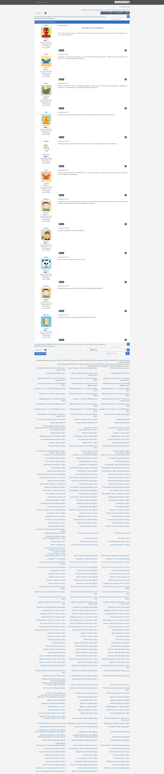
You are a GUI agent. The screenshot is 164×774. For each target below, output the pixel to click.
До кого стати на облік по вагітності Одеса (116, 567)
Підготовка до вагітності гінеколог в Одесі (83, 620)
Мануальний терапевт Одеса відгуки (85, 436)
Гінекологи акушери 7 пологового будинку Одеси (83, 379)
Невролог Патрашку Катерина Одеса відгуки (83, 510)
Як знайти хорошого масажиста (55, 548)
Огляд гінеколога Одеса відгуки (87, 570)
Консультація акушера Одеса (56, 373)
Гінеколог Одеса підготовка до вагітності (116, 623)
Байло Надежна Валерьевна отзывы (85, 555)
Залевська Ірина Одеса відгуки (87, 768)
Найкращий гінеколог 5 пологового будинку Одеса (115, 389)
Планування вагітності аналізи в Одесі (117, 613)
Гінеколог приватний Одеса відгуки (118, 656)
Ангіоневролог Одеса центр (56, 497)
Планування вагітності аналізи (120, 617)
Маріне (46, 228)
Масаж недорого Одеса (57, 430)
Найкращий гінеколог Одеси (121, 373)
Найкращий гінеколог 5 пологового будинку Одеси (83, 394)
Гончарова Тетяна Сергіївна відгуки (85, 726)
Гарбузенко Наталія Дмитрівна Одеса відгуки (50, 607)
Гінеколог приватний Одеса (56, 652)
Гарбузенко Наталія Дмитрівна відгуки (85, 607)
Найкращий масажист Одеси (120, 436)
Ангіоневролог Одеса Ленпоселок (54, 490)
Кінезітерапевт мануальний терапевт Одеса (51, 451)
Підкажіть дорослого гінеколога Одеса (84, 679)
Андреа (46, 141)
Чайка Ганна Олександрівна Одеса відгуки (83, 765)
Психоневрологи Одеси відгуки (55, 458)
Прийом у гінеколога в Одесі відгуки (85, 580)
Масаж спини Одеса (91, 538)
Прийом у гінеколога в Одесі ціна (119, 580)
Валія (46, 83)
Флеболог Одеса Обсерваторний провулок (83, 688)
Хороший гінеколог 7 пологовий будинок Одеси (50, 388)
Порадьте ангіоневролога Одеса (119, 484)
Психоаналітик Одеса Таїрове (87, 533)
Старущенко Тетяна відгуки (56, 559)
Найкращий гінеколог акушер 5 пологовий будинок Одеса (116, 384)
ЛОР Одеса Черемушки (58, 681)
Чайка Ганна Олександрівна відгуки (54, 765)
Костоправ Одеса (124, 538)
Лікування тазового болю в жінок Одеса (52, 659)
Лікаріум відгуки (60, 743)
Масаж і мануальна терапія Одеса (119, 439)
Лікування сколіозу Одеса (121, 433)
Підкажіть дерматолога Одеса (87, 710)
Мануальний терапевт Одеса (88, 430)
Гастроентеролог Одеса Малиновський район (115, 745)
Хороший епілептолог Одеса (120, 516)
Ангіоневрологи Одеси (122, 506)
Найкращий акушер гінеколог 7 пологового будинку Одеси (51, 369)
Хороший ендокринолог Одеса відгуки (85, 735)
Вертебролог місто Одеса (56, 523)
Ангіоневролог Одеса (123, 503)
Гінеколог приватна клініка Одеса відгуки (52, 656)
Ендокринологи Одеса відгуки (87, 732)
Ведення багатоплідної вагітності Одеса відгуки (52, 587)
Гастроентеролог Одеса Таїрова (54, 748)
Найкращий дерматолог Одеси (120, 700)
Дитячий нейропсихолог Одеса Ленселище (51, 723)
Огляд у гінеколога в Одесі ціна (120, 574)
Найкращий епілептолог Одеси (87, 516)
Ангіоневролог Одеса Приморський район (116, 487)
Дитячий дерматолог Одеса (56, 706)
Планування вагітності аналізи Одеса (53, 617)
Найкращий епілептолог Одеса (55, 516)
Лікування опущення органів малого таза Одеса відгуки (84, 603)
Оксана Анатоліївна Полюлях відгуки (85, 419)
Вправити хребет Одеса (89, 442)
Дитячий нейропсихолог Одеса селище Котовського (117, 719)
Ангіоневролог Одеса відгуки (88, 494)
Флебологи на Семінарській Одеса (54, 688)
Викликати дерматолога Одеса (120, 703)
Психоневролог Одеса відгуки (87, 461)
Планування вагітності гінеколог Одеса (52, 613)
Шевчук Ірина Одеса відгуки (56, 481)
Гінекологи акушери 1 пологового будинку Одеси (83, 415)
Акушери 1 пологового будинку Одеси (85, 399)
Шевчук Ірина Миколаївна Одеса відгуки (84, 481)
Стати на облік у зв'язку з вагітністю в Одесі (115, 562)
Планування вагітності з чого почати (53, 610)
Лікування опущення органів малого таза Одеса (84, 592)
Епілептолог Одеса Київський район (118, 513)
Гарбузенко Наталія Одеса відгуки (119, 607)
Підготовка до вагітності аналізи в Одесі (52, 626)
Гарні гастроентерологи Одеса (55, 761)
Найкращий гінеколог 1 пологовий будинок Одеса (83, 410)
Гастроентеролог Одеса (122, 758)
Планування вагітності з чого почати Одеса (83, 617)
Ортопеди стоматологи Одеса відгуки (53, 695)
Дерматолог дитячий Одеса (88, 706)
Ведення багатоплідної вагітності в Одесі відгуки (116, 587)
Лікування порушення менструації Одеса (117, 670)
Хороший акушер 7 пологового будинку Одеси (82, 368)
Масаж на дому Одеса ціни (88, 541)
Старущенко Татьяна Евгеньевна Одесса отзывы (52, 563)
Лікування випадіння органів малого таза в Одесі (51, 603)
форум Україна (85, 364)
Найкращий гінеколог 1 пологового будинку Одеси (115, 405)
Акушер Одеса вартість (57, 422)
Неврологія (81, 16)
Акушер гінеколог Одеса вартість (86, 422)
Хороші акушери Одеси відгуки (120, 368)
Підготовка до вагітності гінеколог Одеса (116, 620)
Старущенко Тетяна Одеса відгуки (86, 559)
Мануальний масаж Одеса (121, 442)
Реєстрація (122, 7)
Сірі (46, 112)
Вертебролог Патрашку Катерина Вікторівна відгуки (50, 530)
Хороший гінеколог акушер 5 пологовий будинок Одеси (84, 384)
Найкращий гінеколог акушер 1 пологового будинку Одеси (51, 415)
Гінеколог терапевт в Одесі (56, 636)
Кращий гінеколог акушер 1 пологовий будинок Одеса (114, 410)
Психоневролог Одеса (58, 468)
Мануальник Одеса (123, 430)
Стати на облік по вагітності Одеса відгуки (51, 567)
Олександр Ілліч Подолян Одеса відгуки (117, 414)
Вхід (128, 7)
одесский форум (124, 360)
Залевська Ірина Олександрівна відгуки (117, 768)
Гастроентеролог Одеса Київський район (52, 752)
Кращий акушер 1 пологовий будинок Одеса (51, 404)
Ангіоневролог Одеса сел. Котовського (52, 484)
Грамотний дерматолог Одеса (120, 713)
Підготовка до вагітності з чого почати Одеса (82, 626)
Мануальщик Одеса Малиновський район (116, 446)
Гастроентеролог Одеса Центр (119, 748)
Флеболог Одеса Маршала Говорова (118, 693)
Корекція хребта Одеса (57, 433)
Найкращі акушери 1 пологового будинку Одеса (52, 400)
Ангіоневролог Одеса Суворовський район (83, 497)
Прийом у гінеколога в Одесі (56, 580)
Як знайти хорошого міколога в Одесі (117, 710)
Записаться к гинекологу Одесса (86, 583)
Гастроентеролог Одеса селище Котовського (50, 768)
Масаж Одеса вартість (58, 545)
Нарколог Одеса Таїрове (57, 453)
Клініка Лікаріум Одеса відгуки (120, 740)
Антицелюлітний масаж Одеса (87, 439)
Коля (46, 170)
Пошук (124, 10)
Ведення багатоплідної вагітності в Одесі (84, 586)
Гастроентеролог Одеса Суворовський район (50, 745)
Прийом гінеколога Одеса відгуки (86, 577)
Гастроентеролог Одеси (89, 755)
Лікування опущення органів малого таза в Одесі (116, 592)
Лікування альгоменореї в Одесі (119, 662)
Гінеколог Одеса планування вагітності (84, 610)
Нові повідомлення (97, 10)
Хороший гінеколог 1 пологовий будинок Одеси (50, 409)
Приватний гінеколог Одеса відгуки (86, 646)
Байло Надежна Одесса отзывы (55, 555)
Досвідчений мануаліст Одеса (120, 545)
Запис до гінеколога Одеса (56, 583)
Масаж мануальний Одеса (56, 446)
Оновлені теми (86, 10)
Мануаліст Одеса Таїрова (121, 451)
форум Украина (111, 364)
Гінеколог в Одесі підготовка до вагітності (83, 623)
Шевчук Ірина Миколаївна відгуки (119, 481)
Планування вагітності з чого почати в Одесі (50, 620)
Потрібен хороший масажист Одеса (53, 538)
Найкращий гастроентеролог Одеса (118, 761)
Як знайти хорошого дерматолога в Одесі (51, 713)
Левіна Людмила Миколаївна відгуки (85, 737)
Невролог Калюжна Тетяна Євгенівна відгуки (50, 510)
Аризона (46, 315)
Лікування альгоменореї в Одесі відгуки (84, 665)
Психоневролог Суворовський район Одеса (83, 477)
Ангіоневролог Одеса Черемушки (86, 500)
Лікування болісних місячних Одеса (54, 676)
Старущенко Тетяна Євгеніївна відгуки (117, 559)
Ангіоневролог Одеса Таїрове (55, 494)
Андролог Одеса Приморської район (53, 683)
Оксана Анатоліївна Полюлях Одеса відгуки (51, 419)
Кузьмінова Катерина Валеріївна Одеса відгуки (50, 428)
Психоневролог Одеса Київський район (117, 464)
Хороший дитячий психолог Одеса (54, 718)
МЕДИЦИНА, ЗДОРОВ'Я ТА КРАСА (55, 16)
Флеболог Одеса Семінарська (120, 685)
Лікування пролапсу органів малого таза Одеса (50, 592)
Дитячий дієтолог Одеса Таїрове (119, 428)
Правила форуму (116, 10)
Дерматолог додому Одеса (88, 703)
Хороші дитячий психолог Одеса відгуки (84, 718)
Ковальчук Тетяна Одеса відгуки (54, 455)
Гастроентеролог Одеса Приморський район (82, 748)
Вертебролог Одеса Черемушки (95, 16)
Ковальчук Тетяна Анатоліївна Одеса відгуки (115, 455)
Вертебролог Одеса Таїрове (56, 513)
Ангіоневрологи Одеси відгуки (87, 506)
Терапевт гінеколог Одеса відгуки (86, 649)
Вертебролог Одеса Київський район (85, 519)
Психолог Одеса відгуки (122, 533)
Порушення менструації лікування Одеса (84, 670)
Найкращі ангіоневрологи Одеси (87, 503)
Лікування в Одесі (71, 16)
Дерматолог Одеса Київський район (53, 703)
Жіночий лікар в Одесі (90, 639)
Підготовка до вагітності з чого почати (52, 623)
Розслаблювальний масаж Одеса (119, 541)
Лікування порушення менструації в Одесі (116, 676)
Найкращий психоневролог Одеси (54, 464)
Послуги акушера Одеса (122, 422)
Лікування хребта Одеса (89, 433)
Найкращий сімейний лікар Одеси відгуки (84, 740)
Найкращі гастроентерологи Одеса (86, 761)
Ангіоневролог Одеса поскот (88, 484)
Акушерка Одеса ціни (123, 419)
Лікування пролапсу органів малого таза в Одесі (83, 598)
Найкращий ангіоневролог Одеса (119, 497)
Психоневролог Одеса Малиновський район (51, 474)
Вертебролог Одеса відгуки (121, 523)
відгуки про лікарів (78, 360)
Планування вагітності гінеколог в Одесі (117, 610)
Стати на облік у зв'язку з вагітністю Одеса (83, 562)
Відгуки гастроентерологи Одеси (86, 752)
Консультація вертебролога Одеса (118, 519)
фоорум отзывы (55, 360)
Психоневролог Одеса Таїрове (55, 461)
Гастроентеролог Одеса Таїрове (119, 752)
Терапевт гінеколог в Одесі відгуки (54, 649)
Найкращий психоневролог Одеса (86, 458)
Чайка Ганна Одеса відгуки (121, 765)
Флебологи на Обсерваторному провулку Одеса (116, 689)
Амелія (46, 25)
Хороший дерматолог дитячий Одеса (118, 706)
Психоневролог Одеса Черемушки (119, 458)
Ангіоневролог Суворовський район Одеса (83, 487)
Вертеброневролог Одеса (56, 526)
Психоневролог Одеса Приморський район (116, 471)
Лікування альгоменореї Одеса (87, 662)
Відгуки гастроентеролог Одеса (55, 755)
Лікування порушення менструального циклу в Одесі (50, 671)
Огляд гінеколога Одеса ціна (120, 570)
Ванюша (46, 199)
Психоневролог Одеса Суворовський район (116, 468)
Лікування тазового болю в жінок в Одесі (52, 662)
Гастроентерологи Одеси (121, 755)
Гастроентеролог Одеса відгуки (87, 758)
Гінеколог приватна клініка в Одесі (118, 652)
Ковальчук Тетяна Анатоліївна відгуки (85, 455)
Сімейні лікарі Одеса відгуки (121, 737)
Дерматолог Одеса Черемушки (120, 697)
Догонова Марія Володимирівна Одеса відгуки (50, 732)
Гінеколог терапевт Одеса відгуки (119, 649)
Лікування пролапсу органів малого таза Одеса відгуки (114, 598)
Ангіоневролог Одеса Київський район (53, 503)
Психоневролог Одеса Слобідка (87, 471)
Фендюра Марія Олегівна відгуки (54, 533)
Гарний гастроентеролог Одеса (55, 758)
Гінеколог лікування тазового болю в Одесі (83, 659)
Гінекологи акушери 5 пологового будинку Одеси (51, 384)
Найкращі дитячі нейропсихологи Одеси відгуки (82, 723)
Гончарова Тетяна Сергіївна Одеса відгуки (51, 730)
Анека (46, 54)
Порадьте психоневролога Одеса (119, 474)
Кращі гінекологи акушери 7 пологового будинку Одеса (117, 379)
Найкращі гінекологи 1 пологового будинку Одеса (83, 405)
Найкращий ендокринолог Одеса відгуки (52, 735)
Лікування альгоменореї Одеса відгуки (53, 665)
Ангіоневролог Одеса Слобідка (120, 490)
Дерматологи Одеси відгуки (56, 700)
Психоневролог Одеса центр (56, 471)
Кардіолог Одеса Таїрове (57, 550)
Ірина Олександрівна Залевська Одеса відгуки (50, 771)
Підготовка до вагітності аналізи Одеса (84, 630)
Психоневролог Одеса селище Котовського (83, 468)
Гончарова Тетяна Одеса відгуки (119, 726)
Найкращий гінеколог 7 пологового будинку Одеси (83, 389)
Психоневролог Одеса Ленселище (86, 474)
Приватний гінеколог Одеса (121, 630)
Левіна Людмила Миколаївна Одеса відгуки (51, 737)
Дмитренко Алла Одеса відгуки (87, 697)
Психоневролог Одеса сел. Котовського (52, 477)
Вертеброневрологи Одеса (88, 526)
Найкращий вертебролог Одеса (87, 523)
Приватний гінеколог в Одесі (120, 633)
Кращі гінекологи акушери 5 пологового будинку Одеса (84, 374)
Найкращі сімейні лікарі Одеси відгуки (53, 740)
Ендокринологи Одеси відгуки (120, 732)
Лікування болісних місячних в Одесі (53, 679)
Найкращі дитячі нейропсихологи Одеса (117, 723)
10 (68, 286)
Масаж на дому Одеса (58, 541)
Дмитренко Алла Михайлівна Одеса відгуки (51, 697)
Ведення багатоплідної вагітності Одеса (116, 583)
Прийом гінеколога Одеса (57, 577)
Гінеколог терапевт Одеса (88, 636)
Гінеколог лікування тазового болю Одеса (116, 659)
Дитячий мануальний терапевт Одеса (53, 439)
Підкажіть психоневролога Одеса (119, 477)
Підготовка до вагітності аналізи (119, 626)
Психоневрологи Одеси (122, 461)
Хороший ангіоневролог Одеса (55, 500)
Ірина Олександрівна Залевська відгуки (84, 771)
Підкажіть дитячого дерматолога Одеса (52, 716)
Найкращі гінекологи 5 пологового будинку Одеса (116, 394)
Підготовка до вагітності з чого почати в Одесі (50, 630)
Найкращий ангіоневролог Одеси (119, 500)
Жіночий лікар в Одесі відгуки (56, 646)
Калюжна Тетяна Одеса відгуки (119, 510)
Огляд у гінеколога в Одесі (56, 574)
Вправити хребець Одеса (57, 442)
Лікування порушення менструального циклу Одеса (115, 666)
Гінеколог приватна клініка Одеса (86, 656)
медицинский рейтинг (103, 360)
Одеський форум (39, 16)
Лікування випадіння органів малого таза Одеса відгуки (116, 603)
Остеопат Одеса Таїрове (89, 451)
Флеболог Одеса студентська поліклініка (84, 685)
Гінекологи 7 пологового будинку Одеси (52, 394)
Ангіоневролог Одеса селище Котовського (116, 494)
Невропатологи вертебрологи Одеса (118, 526)
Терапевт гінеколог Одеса (88, 633)
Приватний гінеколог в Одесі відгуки (85, 643)
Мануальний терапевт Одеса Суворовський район (83, 447)
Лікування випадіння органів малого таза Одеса (52, 598)
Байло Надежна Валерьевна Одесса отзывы (115, 555)
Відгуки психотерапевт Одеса (55, 536)
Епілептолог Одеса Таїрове (88, 513)
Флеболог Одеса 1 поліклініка (55, 685)
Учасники (107, 10)
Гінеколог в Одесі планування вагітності (84, 613)
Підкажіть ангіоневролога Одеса (54, 487)
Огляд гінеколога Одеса (57, 570)
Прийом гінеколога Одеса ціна (120, 577)
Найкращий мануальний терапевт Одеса (52, 436)
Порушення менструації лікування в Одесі (84, 676)
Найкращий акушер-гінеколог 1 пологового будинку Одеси (116, 400)
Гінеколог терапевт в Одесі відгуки (86, 652)
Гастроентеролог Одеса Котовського (85, 745)
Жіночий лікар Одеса (123, 636)
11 (68, 315)
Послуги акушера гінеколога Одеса (54, 426)
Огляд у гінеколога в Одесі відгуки (86, 574)
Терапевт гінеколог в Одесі (56, 633)
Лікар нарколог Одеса (90, 453)
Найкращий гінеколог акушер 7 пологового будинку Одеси (51, 379)
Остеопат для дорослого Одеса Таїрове (84, 545)
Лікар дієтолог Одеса (90, 428)
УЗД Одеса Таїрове (59, 552)
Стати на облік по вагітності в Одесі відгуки (83, 567)
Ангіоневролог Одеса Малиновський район (83, 490)
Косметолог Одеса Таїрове (56, 554)
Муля (46, 257)
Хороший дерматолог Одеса (88, 700)
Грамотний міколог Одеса (89, 713)
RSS (128, 10)
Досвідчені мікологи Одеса (56, 710)
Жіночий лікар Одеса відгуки (56, 639)
